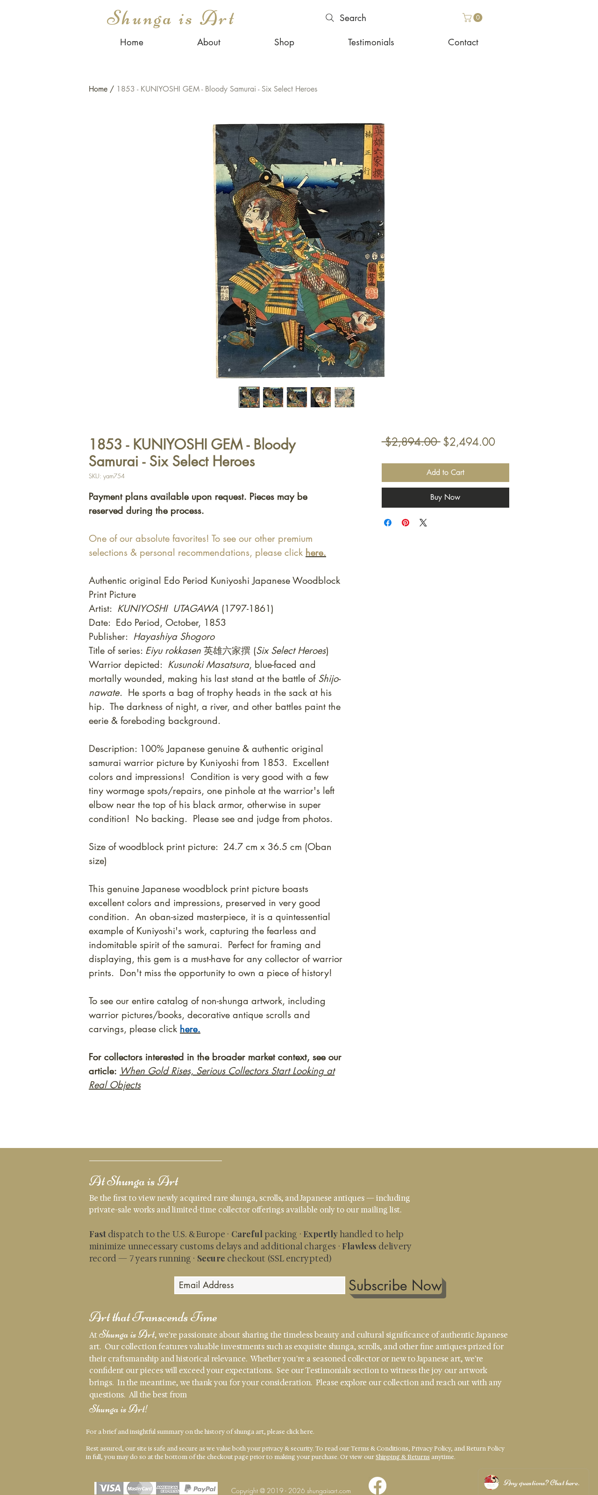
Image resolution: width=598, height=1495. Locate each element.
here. (307, 1432)
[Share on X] (423, 522)
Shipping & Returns (403, 1457)
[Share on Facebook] (387, 522)
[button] (473, 17)
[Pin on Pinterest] (405, 522)
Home (98, 89)
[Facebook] (377, 1486)
